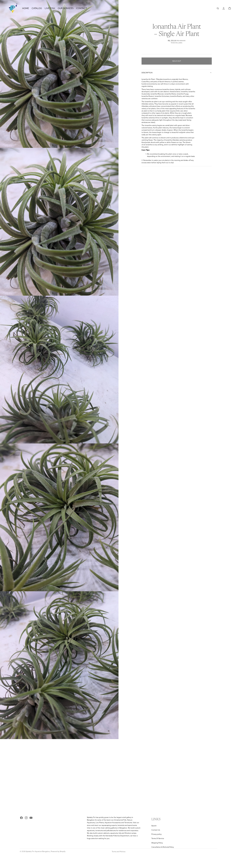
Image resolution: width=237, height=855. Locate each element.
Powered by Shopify (58, 851)
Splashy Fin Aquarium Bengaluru (38, 851)
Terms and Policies (118, 851)
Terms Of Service (157, 838)
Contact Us (155, 830)
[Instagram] (26, 817)
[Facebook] (21, 817)
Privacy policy (156, 834)
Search (153, 826)
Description (147, 73)
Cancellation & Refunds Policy (162, 847)
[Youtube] (31, 817)
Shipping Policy (157, 843)
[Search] (218, 8)
